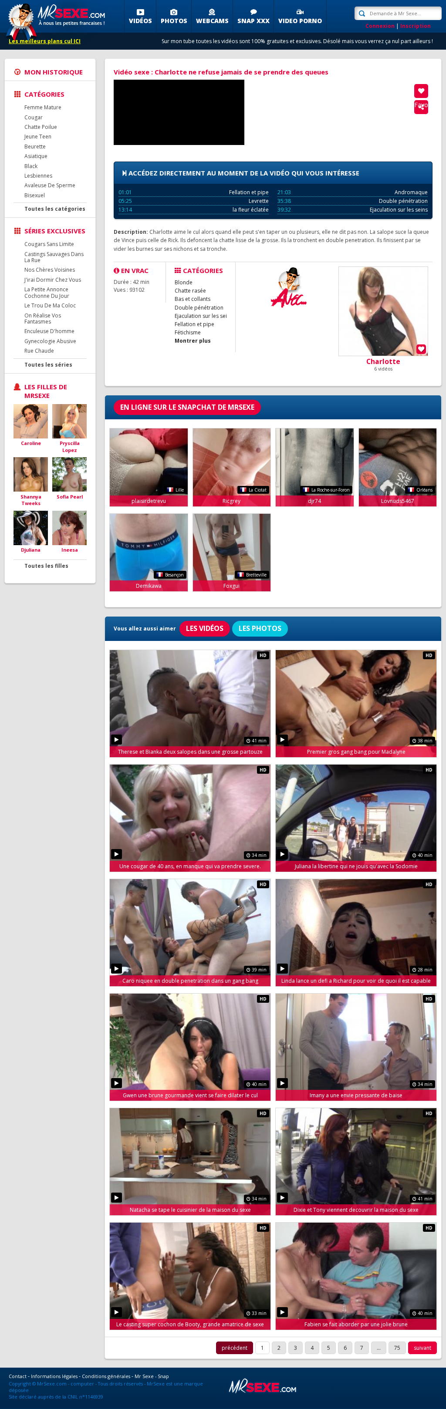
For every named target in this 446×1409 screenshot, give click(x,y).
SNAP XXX (253, 21)
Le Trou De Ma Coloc (50, 305)
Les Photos (260, 628)
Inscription (415, 26)
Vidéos (140, 21)
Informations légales (54, 1376)
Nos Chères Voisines (49, 269)
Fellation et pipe (193, 192)
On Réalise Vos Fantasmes (42, 318)
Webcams (212, 21)
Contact (18, 1376)
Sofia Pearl (70, 496)
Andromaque (352, 192)
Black (30, 166)
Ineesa (69, 549)
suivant (422, 1348)
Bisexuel (34, 195)
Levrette (193, 201)
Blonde (184, 282)
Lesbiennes (38, 175)
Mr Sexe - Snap (152, 1376)
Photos (174, 21)
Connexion (380, 26)
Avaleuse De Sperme (49, 185)
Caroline (31, 443)
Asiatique (35, 156)
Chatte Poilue (40, 127)
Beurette (35, 146)
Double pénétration (352, 201)
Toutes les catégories (54, 208)
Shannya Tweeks (30, 500)
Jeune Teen (37, 136)
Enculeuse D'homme (49, 331)
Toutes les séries (48, 364)
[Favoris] (421, 91)
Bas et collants (192, 299)
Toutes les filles (46, 566)
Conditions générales (106, 1376)
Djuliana (31, 549)
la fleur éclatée (193, 209)
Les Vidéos (204, 628)
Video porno (300, 21)
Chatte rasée (190, 290)
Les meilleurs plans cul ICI (45, 41)
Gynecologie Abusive (50, 341)
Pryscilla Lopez (70, 446)
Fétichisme (188, 332)
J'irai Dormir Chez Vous (52, 279)
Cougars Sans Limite (49, 244)
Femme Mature (42, 107)
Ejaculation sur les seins (352, 209)
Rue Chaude (39, 350)
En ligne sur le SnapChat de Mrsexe (187, 407)
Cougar (33, 117)
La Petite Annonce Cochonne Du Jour (46, 292)
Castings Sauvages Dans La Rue (54, 257)
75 (397, 1348)
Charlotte (383, 361)
